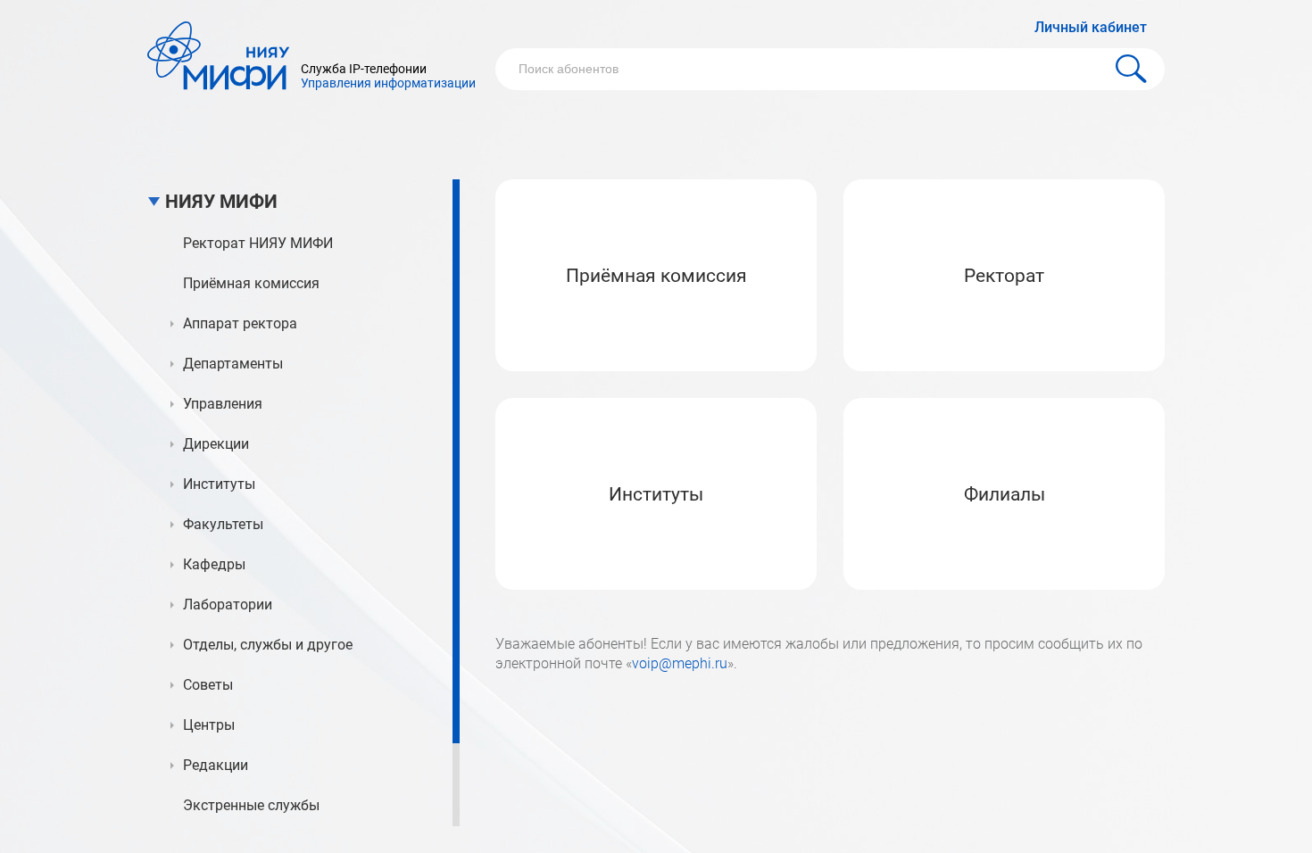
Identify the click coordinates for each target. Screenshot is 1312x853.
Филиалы (1004, 494)
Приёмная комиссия (656, 275)
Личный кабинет (1090, 27)
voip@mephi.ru (679, 663)
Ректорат (1004, 275)
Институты (656, 494)
